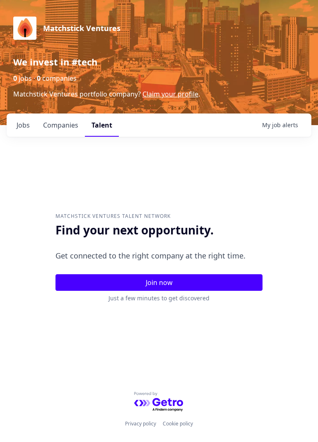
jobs (23, 125)
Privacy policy (140, 423)
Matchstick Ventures (81, 28)
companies (60, 125)
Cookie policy (178, 423)
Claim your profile (170, 94)
